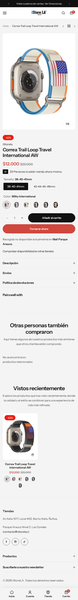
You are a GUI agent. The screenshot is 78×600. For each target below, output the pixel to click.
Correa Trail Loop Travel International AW (20, 465)
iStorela (8, 144)
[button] (8, 3)
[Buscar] (63, 13)
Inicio (6, 26)
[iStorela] (39, 13)
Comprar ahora (39, 229)
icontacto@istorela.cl (16, 531)
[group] (39, 81)
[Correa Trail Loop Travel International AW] (20, 436)
